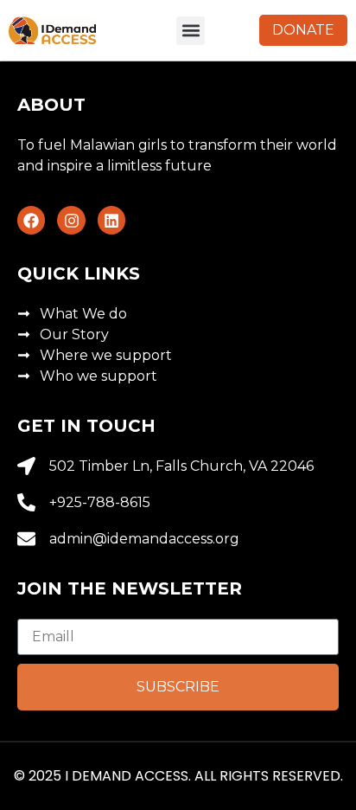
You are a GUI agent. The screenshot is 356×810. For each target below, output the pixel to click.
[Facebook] (31, 220)
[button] (190, 30)
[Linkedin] (111, 220)
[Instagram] (71, 220)
